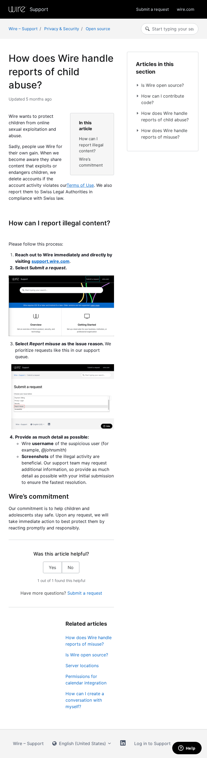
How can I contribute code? (162, 99)
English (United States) (82, 743)
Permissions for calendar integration (85, 679)
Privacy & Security (61, 28)
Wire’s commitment (91, 162)
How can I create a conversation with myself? (84, 700)
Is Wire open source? (86, 654)
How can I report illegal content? (91, 144)
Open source (98, 28)
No (71, 567)
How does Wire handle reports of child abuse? (165, 116)
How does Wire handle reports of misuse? (88, 641)
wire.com (185, 9)
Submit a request (152, 9)
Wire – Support (23, 28)
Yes (52, 567)
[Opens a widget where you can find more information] (187, 748)
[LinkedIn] (123, 743)
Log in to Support (152, 743)
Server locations (82, 665)
